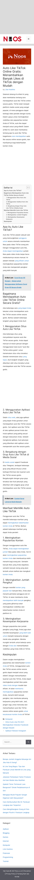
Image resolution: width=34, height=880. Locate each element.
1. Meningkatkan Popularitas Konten (17, 212)
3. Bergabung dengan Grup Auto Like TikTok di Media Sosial (16, 207)
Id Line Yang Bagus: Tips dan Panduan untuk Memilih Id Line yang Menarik (16, 770)
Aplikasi (6, 829)
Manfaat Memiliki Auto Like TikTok (16, 210)
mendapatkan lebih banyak (13, 600)
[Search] (28, 742)
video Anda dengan (10, 685)
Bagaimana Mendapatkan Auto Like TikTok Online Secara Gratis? (16, 194)
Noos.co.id (18, 871)
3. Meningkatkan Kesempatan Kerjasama (15, 218)
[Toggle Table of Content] (27, 187)
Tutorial (5, 861)
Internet (6, 841)
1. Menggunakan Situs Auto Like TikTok (16, 198)
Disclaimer (27, 871)
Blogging (6, 833)
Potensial (6, 853)
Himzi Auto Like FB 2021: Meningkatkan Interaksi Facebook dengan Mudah (15, 725)
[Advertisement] (17, 17)
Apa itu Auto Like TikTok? (13, 190)
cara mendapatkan (19, 136)
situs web (11, 417)
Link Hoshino (8, 849)
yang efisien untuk (22, 261)
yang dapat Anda (24, 308)
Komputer (9, 719)
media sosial (9, 462)
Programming (8, 857)
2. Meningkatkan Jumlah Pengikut (16, 215)
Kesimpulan (8, 221)
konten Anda (8, 574)
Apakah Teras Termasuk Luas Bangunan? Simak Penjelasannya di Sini (16, 787)
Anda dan (13, 646)
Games (5, 837)
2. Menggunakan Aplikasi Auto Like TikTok (17, 203)
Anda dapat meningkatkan (13, 251)
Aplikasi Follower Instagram (15, 731)
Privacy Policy (10, 874)
